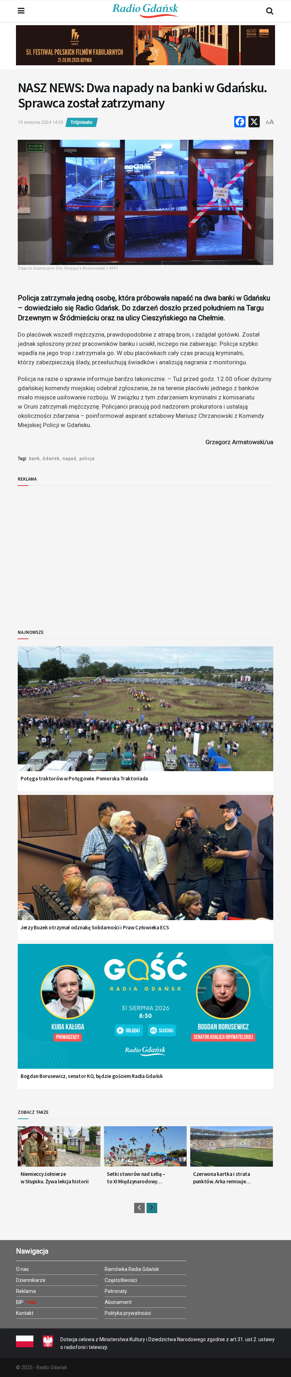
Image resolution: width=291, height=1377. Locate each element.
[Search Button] (269, 11)
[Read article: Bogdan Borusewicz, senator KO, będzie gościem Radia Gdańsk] (145, 1015)
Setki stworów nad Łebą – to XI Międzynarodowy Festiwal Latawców (136, 1178)
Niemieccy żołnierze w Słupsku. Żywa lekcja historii (55, 1178)
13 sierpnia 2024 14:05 (40, 122)
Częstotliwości (121, 1280)
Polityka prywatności (128, 1313)
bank (34, 458)
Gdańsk (51, 458)
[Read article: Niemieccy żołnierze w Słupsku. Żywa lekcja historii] (59, 1149)
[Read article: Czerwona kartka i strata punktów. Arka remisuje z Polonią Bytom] (231, 1149)
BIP (20, 1302)
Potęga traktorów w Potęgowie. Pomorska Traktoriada (84, 778)
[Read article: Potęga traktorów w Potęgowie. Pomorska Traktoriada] (145, 717)
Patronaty (116, 1291)
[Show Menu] (21, 11)
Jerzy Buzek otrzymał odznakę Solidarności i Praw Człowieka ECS (95, 927)
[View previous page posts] (139, 1208)
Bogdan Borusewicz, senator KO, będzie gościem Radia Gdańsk (92, 1076)
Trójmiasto (82, 122)
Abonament (118, 1302)
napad (69, 458)
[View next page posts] (152, 1208)
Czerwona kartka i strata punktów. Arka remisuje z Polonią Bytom (221, 1178)
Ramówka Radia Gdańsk (132, 1269)
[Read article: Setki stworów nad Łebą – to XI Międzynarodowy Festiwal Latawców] (145, 1149)
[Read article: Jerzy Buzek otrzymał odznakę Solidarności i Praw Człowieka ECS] (145, 866)
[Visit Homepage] (145, 11)
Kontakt (24, 1313)
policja (87, 458)
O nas (22, 1269)
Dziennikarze (30, 1280)
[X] (254, 122)
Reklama (26, 1291)
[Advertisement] (76, 551)
